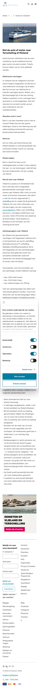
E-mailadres (7, 552)
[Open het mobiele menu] (35, 4)
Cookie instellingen (10, 675)
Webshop (6, 647)
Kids (22, 559)
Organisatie (25, 563)
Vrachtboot (25, 583)
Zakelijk (24, 587)
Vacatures (25, 570)
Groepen (24, 556)
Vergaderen (25, 579)
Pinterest (24, 613)
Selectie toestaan (19, 384)
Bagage (6, 603)
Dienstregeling (9, 606)
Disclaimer (25, 549)
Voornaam (7, 562)
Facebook (25, 606)
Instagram (25, 610)
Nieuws (24, 594)
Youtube (24, 617)
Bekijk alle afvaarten (14, 529)
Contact (24, 545)
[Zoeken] (28, 4)
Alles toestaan (19, 376)
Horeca (5, 619)
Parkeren (6, 630)
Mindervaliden (8, 623)
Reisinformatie (8, 634)
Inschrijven (8, 589)
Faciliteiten (7, 610)
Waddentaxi (25, 590)
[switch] (33, 347)
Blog (22, 603)
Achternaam (8, 571)
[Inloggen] (32, 4)
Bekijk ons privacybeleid (8, 582)
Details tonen (27, 369)
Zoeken (6, 656)
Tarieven (6, 637)
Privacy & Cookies (28, 566)
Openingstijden (9, 627)
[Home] (10, 4)
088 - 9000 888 (11, 680)
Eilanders (24, 552)
